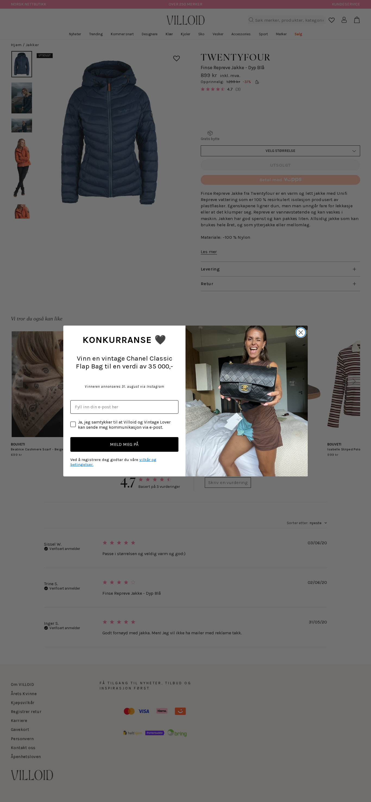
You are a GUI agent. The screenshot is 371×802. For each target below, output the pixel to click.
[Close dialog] (301, 332)
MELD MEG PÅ (124, 444)
